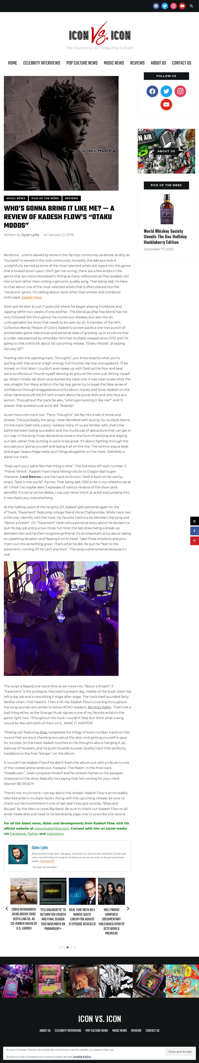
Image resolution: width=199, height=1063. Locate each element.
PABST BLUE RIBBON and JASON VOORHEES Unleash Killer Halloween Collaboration (111, 919)
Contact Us (181, 63)
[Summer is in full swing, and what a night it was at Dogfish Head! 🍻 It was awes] (49, 981)
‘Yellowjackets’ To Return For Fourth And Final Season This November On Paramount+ (24, 919)
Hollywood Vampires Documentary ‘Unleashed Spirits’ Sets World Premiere (82, 921)
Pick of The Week (45, 198)
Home (12, 63)
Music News (114, 63)
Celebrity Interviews (41, 63)
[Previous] (7, 908)
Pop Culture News (82, 63)
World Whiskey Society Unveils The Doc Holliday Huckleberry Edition (165, 236)
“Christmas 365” (47, 861)
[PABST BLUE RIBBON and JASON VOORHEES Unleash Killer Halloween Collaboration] (111, 880)
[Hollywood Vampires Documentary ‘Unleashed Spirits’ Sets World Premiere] (82, 880)
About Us (158, 63)
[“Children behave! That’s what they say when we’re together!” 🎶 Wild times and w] (83, 981)
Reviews (137, 63)
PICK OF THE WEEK (166, 185)
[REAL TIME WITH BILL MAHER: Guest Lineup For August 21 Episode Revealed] (53, 880)
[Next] (128, 908)
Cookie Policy (82, 1056)
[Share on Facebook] (194, 531)
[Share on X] (194, 521)
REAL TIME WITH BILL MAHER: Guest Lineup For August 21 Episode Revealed (53, 917)
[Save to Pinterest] (194, 541)
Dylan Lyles (30, 235)
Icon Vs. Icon (99, 1018)
